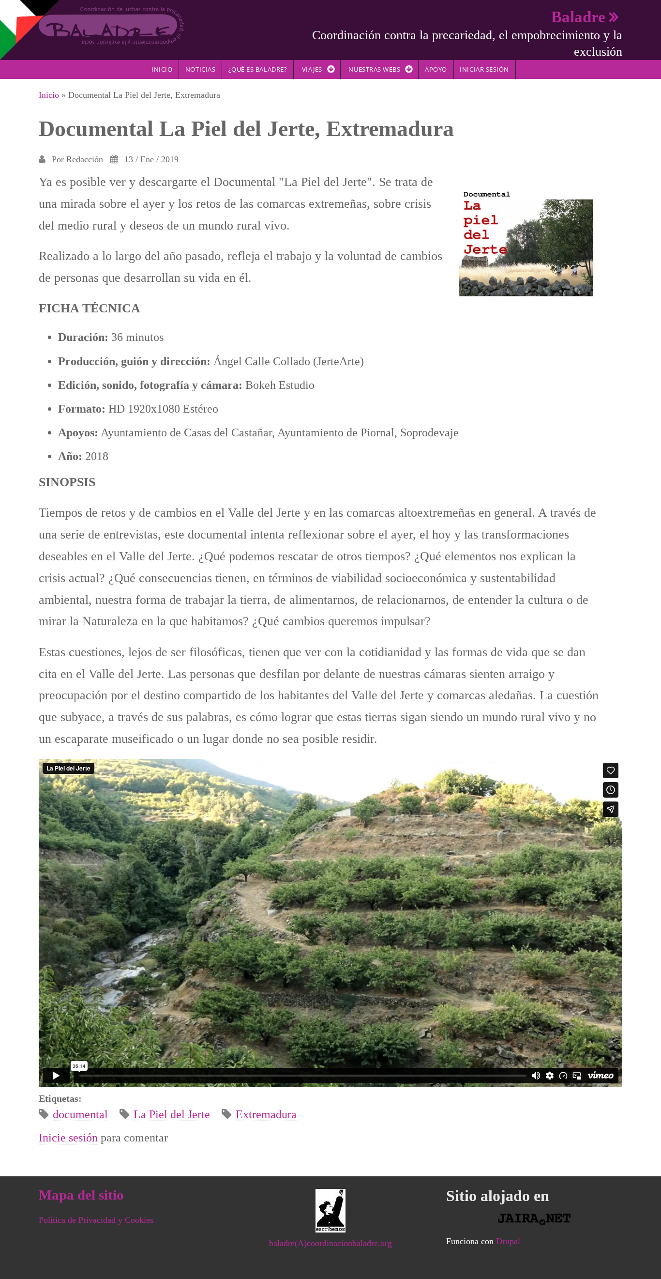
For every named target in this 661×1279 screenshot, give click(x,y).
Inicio (161, 69)
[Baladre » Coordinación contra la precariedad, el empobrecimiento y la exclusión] (111, 25)
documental (80, 1114)
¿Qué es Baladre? (257, 69)
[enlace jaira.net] (534, 1219)
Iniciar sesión (484, 69)
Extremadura (266, 1114)
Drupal (508, 1241)
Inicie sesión (68, 1137)
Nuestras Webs (374, 69)
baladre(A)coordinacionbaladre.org (330, 1243)
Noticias (200, 69)
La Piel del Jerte (172, 1114)
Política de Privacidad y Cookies (96, 1220)
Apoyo (436, 69)
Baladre (578, 17)
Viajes (312, 69)
